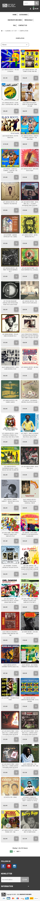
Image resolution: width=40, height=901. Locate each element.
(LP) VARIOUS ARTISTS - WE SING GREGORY (29, 368)
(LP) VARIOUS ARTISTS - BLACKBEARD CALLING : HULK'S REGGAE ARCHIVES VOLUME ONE (10, 468)
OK (25, 879)
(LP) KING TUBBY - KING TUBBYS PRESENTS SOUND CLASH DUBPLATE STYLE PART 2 (30, 600)
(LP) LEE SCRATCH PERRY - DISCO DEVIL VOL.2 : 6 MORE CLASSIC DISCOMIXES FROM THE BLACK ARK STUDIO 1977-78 (29, 733)
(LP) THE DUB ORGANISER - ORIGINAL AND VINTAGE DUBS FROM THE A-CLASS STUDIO (10, 302)
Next (19, 851)
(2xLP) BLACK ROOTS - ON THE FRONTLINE (10, 136)
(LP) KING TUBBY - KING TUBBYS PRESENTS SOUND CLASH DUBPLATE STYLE (10, 534)
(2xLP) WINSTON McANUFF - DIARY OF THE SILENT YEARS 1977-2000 (30, 104)
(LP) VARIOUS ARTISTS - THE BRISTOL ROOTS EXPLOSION (30, 302)
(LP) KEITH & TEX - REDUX (10, 797)
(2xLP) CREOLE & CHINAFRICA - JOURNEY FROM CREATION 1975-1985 (10, 633)
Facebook (3, 866)
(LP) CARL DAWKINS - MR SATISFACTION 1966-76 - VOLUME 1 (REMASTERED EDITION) (10, 600)
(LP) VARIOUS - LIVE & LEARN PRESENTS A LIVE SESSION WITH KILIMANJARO (30, 534)
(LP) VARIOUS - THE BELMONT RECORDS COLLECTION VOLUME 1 (29, 401)
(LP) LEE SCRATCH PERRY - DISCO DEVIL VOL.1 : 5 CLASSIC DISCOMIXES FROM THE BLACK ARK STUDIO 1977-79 (29, 204)
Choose (4, 44)
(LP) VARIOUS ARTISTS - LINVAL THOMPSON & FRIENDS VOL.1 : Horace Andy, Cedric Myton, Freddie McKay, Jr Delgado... (10, 436)
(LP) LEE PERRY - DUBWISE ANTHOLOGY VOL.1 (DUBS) (10, 235)
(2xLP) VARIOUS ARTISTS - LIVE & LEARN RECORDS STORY (10, 368)
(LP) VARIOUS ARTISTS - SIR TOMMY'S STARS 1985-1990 (30, 70)
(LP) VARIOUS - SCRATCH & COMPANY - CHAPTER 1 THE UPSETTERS (10, 170)
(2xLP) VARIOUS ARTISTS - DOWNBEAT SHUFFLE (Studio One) (10, 665)
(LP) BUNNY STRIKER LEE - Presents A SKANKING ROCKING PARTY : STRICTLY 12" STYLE (30, 799)
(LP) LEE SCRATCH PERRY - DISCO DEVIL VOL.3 (29, 467)
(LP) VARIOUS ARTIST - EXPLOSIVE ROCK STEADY (29, 169)
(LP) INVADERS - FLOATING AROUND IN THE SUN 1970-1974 (10, 566)
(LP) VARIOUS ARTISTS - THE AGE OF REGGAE (10, 70)
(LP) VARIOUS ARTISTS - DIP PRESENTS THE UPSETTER (10, 202)
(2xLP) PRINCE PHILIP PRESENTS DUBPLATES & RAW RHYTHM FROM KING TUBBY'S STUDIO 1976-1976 (29, 336)
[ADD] (16, 78)
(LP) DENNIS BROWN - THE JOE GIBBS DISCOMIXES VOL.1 (10, 335)
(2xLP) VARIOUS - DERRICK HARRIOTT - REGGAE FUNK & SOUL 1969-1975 (10, 501)
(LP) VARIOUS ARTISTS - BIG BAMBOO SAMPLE (10, 401)
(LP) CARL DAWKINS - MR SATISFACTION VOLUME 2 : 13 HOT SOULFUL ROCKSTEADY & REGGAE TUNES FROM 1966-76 (29, 568)
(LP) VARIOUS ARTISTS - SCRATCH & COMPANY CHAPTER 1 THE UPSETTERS (29, 137)
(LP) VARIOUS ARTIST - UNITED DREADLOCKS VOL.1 (29, 235)
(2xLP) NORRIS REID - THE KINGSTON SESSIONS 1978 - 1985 (29, 765)
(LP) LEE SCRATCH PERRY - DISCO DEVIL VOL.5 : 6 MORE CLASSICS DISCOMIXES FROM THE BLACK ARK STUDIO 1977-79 (10, 733)
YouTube (9, 866)
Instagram (14, 866)
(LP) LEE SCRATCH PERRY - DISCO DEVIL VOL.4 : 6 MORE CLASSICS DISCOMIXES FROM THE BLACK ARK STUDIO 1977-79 (10, 766)
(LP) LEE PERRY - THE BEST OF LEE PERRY (10, 698)
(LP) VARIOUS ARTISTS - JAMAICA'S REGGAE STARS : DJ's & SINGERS (29, 699)
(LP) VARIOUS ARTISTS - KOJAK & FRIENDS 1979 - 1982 (10, 831)
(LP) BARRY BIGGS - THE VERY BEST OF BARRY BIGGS (29, 831)
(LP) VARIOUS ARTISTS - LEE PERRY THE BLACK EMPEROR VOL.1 (10, 269)
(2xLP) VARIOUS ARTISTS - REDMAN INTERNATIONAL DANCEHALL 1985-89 (29, 501)
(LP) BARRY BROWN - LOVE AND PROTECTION (30, 632)
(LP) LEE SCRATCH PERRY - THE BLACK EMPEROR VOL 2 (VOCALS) (29, 269)
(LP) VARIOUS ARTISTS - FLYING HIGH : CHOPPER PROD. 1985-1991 (10, 103)
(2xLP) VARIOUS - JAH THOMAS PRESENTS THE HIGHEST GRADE (30, 665)
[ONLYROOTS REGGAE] (8, 5)
